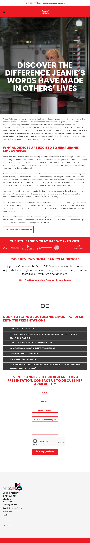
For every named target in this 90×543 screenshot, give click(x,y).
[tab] (45, 329)
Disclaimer (7, 525)
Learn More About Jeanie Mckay (18, 229)
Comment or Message (45, 420)
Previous (43, 306)
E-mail (45, 401)
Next (47, 306)
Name (45, 392)
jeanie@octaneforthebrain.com (51, 3)
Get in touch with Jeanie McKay (45, 452)
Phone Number (45, 411)
